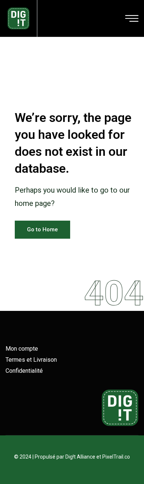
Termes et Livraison (31, 359)
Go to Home (42, 229)
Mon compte (22, 348)
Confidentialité (24, 370)
